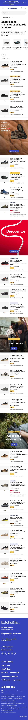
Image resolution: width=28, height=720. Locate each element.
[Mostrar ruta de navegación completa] (2, 17)
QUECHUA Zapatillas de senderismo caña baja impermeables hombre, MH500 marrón (18, 468)
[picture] (4, 65)
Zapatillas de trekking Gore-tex (17, 48)
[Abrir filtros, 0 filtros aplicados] (3, 55)
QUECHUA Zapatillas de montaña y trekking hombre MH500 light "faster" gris (17, 547)
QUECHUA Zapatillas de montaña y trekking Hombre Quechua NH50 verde (17, 176)
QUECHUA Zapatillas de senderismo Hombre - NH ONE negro (18, 604)
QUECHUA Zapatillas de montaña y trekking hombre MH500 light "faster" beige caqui (17, 357)
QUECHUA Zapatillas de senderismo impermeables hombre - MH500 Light (17, 519)
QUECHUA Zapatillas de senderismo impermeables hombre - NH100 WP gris (17, 108)
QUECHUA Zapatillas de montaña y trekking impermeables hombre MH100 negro (18, 277)
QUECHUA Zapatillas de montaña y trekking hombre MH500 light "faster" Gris (17, 502)
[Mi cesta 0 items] (25, 8)
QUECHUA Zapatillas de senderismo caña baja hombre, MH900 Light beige (18, 560)
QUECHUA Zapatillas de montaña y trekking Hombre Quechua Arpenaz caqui (17, 206)
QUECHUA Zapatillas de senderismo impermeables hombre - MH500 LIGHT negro (17, 306)
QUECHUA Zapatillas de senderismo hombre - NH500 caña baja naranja (17, 532)
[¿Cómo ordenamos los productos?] (2, 58)
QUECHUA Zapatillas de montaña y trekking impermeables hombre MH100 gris (18, 160)
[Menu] (3, 8)
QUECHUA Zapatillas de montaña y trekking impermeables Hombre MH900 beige (18, 401)
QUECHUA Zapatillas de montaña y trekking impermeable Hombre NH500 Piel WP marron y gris (18, 454)
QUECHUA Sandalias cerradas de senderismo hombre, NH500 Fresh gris (18, 291)
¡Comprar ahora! (14, 151)
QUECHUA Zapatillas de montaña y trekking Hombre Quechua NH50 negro (17, 94)
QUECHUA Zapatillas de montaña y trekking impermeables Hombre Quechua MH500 (18, 190)
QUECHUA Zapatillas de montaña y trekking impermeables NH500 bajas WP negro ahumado (18, 64)
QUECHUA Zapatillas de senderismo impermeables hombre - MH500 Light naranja (18, 575)
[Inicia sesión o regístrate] (21, 8)
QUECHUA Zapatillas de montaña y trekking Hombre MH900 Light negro (17, 372)
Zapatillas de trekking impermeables (7, 48)
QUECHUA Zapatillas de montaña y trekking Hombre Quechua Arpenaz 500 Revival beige (18, 485)
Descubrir (14, 348)
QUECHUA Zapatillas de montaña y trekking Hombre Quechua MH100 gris (17, 79)
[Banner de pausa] (23, 3)
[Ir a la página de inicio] (12, 8)
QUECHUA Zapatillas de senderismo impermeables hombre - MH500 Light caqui (17, 590)
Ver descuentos (14, 251)
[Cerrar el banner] (25, 3)
